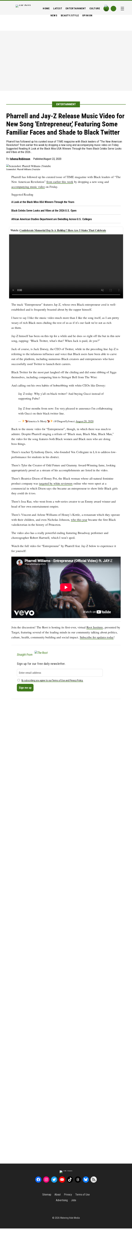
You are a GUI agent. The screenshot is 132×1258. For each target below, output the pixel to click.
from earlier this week (59, 182)
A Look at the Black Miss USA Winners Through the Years (42, 202)
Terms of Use (82, 1194)
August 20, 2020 (85, 421)
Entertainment (66, 104)
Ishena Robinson (20, 159)
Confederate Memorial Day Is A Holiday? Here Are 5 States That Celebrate (62, 230)
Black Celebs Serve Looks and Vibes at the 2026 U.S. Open (43, 210)
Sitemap (46, 1194)
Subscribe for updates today (97, 637)
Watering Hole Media (70, 1217)
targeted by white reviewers (56, 483)
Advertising (62, 1200)
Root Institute (94, 627)
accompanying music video (28, 187)
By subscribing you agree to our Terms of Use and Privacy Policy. (52, 680)
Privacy (68, 1194)
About (57, 1194)
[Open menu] (122, 8)
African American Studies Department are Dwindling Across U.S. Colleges (51, 219)
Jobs (73, 1200)
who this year (79, 519)
